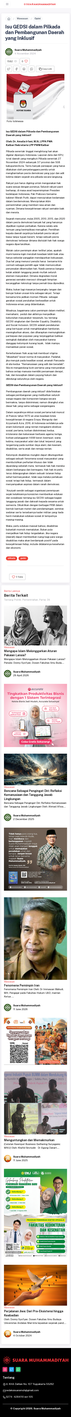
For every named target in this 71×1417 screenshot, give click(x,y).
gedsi (23, 558)
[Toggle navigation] (7, 4)
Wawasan (22, 18)
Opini (38, 18)
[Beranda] (8, 18)
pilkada (11, 558)
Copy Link (47, 69)
